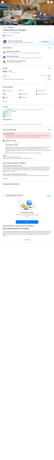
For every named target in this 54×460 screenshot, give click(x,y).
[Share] (51, 2)
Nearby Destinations (7, 119)
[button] (7, 113)
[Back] (2, 2)
